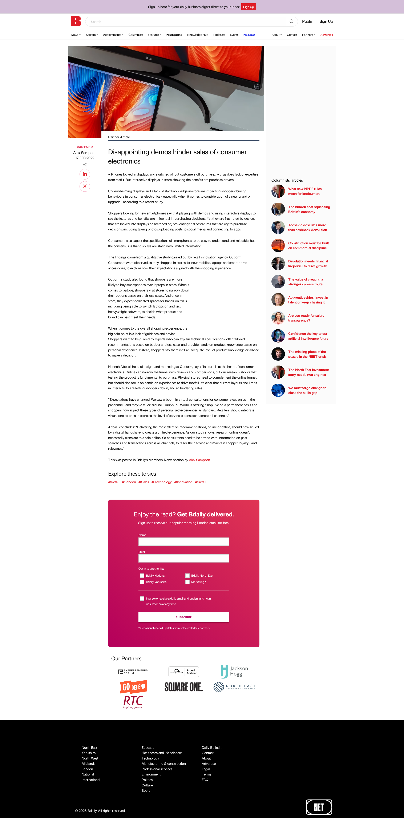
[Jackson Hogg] (234, 671)
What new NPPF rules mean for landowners (305, 191)
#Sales (143, 482)
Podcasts (219, 34)
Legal (206, 769)
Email (141, 551)
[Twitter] (85, 185)
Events (234, 34)
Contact (292, 34)
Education (149, 747)
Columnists (136, 34)
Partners (307, 34)
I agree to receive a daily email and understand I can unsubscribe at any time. (178, 600)
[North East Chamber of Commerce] (234, 686)
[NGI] (184, 671)
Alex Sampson (85, 152)
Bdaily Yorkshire (156, 582)
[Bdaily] (76, 21)
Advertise (326, 34)
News (74, 34)
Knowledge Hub (197, 34)
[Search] (291, 21)
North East (89, 747)
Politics (147, 779)
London (87, 769)
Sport (146, 790)
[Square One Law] (184, 686)
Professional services (157, 769)
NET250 (249, 34)
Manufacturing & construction (164, 763)
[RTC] (133, 702)
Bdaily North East (202, 575)
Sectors (91, 34)
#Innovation (183, 482)
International (91, 779)
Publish (308, 21)
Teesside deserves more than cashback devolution (307, 227)
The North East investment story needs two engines (308, 371)
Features (153, 34)
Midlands (88, 763)
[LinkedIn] (85, 173)
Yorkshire (89, 752)
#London (129, 482)
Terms (206, 774)
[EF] (133, 671)
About (275, 34)
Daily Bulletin (212, 747)
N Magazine (174, 34)
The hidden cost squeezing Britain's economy (309, 209)
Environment (151, 774)
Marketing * (198, 582)
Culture (147, 785)
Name (142, 535)
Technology (150, 758)
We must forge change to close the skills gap (307, 390)
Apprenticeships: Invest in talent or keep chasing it (308, 299)
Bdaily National (155, 575)
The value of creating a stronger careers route (305, 281)
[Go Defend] (133, 686)
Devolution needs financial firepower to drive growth (308, 263)
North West (90, 758)
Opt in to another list (151, 568)
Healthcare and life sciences (162, 752)
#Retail (113, 482)
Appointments (112, 34)
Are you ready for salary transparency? (306, 317)
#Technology (162, 482)
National (88, 774)
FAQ (205, 779)
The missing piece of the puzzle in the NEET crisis (307, 353)
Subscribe (184, 617)
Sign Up (248, 7)
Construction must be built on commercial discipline (308, 245)
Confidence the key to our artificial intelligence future (308, 335)
